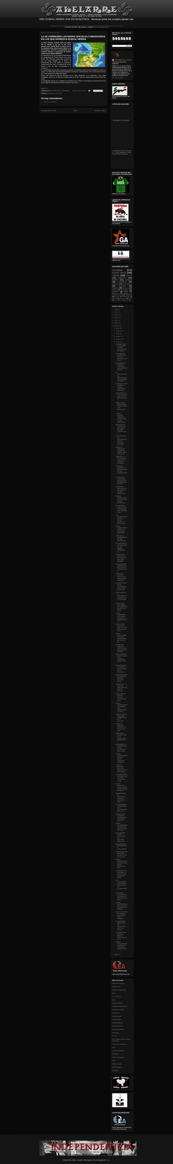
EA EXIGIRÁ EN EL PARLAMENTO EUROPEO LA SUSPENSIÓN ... (121, 597)
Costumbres (122, 282)
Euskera (115, 288)
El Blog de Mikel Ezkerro (120, 1006)
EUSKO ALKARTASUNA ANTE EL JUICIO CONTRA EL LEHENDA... (121, 758)
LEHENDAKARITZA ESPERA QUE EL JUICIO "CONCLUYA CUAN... (121, 778)
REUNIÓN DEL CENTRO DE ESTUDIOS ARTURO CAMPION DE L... (121, 429)
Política (129, 276)
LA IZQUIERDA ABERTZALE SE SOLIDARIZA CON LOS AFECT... (120, 926)
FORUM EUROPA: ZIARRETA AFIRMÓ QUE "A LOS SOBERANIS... (121, 418)
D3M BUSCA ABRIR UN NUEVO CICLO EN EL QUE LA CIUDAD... (121, 648)
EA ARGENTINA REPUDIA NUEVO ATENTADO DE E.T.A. (121, 936)
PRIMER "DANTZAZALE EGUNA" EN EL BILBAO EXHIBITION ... (121, 499)
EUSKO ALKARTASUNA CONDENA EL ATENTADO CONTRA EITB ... (121, 946)
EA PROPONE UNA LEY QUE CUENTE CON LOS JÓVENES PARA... (121, 509)
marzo (118, 336)
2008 (116, 954)
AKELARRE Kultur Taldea (57, 90)
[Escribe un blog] (96, 91)
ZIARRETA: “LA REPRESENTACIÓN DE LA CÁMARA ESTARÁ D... (121, 460)
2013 (116, 315)
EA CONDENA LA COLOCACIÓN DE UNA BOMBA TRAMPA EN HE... (121, 548)
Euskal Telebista (117, 1023)
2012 (116, 317)
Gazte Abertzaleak (118, 1050)
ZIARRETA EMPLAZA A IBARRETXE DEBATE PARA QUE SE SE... (121, 450)
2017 (116, 312)
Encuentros (127, 284)
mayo (118, 331)
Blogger (108, 1160)
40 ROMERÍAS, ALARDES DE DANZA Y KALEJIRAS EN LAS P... (121, 357)
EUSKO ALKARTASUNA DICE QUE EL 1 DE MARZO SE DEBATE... (121, 906)
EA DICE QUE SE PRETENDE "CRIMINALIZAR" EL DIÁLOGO (121, 717)
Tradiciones (122, 278)
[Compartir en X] (98, 91)
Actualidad (50, 93)
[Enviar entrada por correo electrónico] (89, 90)
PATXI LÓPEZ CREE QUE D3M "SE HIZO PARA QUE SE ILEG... (121, 627)
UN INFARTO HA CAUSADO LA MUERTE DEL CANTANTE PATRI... (121, 874)
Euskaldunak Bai (117, 1026)
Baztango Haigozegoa (119, 990)
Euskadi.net (116, 1013)
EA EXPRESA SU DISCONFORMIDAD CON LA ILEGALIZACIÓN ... (121, 396)
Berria (114, 993)
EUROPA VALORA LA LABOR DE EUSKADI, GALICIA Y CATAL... (121, 678)
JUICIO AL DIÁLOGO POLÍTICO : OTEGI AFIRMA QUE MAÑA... (121, 768)
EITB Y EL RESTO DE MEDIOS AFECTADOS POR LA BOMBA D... (121, 915)
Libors (130, 298)
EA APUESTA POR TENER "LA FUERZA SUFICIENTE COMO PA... (121, 387)
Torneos (127, 300)
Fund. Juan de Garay (119, 1044)
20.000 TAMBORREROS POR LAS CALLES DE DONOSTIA (121, 529)
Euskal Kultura (116, 1019)
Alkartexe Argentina (118, 983)
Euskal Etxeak (116, 1016)
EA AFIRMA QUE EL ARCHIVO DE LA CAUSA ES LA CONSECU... (121, 669)
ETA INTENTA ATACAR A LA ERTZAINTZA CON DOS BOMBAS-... (121, 558)
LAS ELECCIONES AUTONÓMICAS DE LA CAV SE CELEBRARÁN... (121, 885)
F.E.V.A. (114, 1036)
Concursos (123, 298)
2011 (116, 320)
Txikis (117, 296)
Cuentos (114, 298)
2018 (116, 309)
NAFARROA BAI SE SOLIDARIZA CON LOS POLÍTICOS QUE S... (121, 798)
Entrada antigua (100, 110)
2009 (116, 326)
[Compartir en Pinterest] (102, 91)
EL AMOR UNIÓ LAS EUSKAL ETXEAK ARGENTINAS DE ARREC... (121, 347)
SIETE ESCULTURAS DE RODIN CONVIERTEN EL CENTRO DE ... (121, 638)
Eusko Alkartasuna (118, 1029)
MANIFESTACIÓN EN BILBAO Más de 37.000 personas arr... (121, 854)
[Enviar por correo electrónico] (94, 91)
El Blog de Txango (118, 1009)
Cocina (121, 300)
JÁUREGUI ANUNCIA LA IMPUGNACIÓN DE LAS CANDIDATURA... (121, 470)
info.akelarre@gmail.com (101, 27)
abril (117, 333)
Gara (113, 1047)
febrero (118, 339)
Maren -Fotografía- (118, 1057)
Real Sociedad (116, 1067)
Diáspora (128, 280)
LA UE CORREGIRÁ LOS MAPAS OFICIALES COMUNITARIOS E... (121, 617)
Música (114, 290)
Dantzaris (115, 291)
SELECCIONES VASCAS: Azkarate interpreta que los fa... (121, 697)
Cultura (115, 275)
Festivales (122, 286)
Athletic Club (116, 987)
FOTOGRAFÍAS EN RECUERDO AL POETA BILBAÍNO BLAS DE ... (121, 440)
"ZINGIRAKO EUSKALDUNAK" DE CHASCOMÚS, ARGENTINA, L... (121, 737)
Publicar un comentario (50, 102)
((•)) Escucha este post (79, 90)
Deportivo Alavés (117, 1003)
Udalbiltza (115, 1070)
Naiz (113, 1060)
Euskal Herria (58, 93)
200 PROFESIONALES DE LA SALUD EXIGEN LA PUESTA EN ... (121, 519)
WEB (125, 291)
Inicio (75, 110)
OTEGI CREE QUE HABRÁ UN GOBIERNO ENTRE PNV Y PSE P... (121, 607)
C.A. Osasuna (116, 996)
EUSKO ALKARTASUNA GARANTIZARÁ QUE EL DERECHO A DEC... (121, 864)
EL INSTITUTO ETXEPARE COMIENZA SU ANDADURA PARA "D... (121, 817)
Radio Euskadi (116, 1064)
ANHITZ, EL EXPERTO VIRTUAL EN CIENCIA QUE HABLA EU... (121, 577)
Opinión (115, 280)
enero (118, 342)
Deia (113, 1000)
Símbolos (126, 288)
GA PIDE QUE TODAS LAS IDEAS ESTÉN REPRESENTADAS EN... (121, 480)
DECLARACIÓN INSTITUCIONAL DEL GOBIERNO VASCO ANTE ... (121, 658)
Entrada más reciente (48, 110)
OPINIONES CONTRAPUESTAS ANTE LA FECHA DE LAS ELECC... (121, 896)
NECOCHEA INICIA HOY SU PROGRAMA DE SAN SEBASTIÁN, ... (121, 490)
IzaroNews (115, 1054)
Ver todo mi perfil (117, 78)
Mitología (129, 295)
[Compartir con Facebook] (100, 91)
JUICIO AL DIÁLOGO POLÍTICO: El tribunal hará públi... (121, 727)
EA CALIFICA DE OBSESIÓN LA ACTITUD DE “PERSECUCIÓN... (121, 567)
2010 (116, 323)
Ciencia (116, 300)
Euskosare (115, 1032)
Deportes (115, 293)
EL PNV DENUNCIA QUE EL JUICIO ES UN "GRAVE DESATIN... (121, 787)
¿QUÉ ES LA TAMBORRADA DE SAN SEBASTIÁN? (121, 538)
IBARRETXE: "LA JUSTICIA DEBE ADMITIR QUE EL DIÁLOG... (121, 687)
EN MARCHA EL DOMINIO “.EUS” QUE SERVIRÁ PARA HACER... (121, 366)
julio (117, 328)
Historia (115, 284)
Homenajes (124, 290)
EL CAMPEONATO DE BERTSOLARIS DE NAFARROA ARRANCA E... (121, 377)
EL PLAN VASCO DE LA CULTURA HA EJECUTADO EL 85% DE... (121, 586)
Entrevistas (126, 296)
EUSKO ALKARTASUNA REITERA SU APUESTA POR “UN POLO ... (121, 827)
